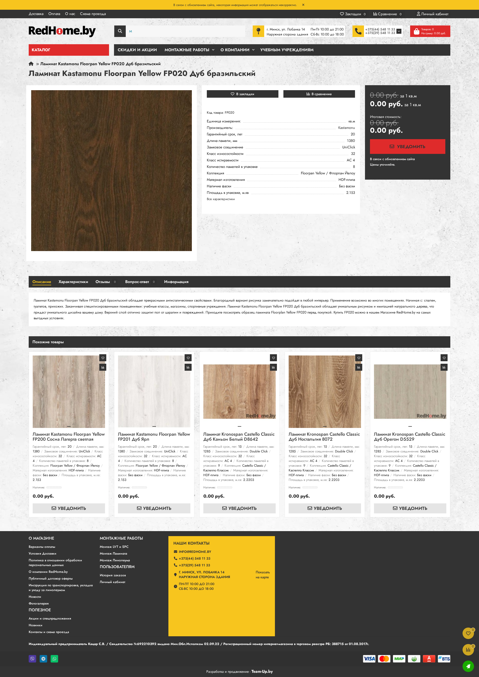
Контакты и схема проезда (49, 632)
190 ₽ (420, 159)
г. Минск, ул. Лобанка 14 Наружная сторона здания (204, 574)
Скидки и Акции (137, 50)
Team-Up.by (262, 671)
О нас (70, 13)
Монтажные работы (121, 538)
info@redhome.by (195, 551)
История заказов (113, 575)
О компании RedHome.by (48, 571)
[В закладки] (102, 357)
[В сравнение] (102, 367)
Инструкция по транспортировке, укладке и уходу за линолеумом (61, 587)
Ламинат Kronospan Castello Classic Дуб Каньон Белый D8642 (239, 437)
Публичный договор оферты (51, 578)
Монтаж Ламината (113, 553)
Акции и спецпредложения (50, 618)
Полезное (40, 610)
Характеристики (73, 282)
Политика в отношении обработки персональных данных (55, 562)
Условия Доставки (42, 553)
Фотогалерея (39, 603)
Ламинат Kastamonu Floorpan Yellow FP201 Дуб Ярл (154, 437)
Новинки (35, 625)
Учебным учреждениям (287, 50)
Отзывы (106, 282)
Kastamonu (346, 127)
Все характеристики (221, 199)
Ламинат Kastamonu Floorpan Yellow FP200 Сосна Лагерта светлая (69, 437)
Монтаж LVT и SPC (114, 546)
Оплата (54, 13)
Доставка (36, 13)
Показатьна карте (263, 575)
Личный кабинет (112, 582)
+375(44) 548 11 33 (380, 29)
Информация (176, 282)
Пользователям (117, 567)
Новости (35, 596)
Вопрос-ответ (140, 282)
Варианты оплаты (42, 546)
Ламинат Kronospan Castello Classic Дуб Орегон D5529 (409, 437)
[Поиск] (120, 31)
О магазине (41, 538)
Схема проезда (93, 13)
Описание (41, 282)
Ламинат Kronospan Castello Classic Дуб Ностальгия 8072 (324, 437)
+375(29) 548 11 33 (380, 32)
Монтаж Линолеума (115, 560)
